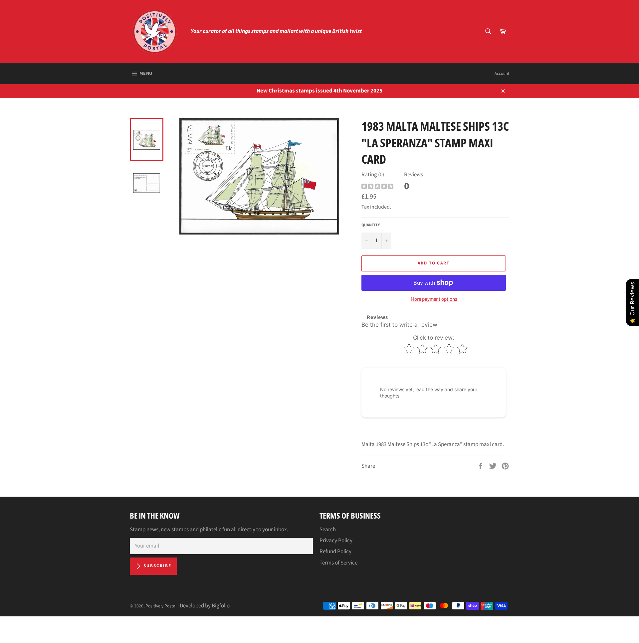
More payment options (434, 299)
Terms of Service (338, 563)
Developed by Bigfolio (205, 606)
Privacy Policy (336, 541)
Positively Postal (160, 606)
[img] (377, 187)
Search (328, 530)
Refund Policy (335, 552)
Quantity (370, 225)
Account (502, 74)
